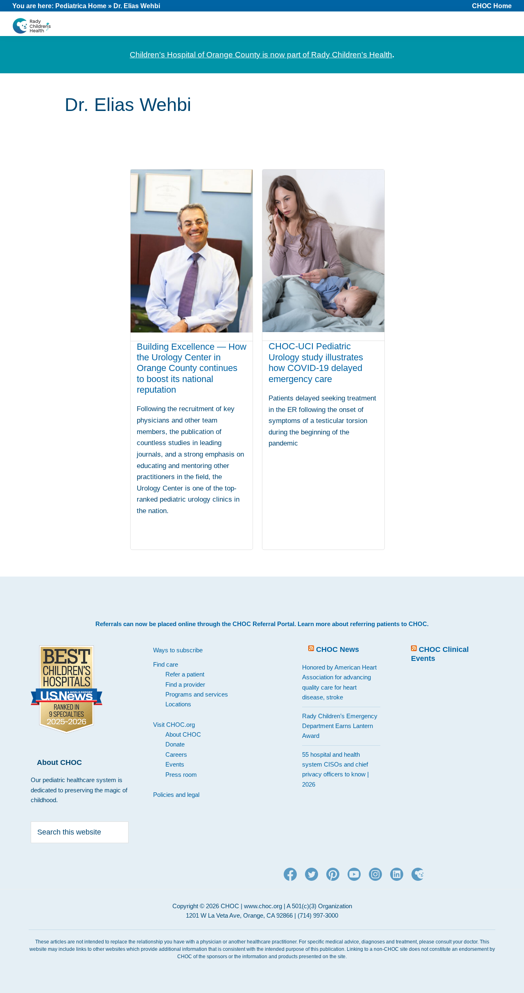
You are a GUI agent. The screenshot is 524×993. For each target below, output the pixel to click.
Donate (175, 744)
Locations (178, 704)
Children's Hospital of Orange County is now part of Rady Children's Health (261, 54)
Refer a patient (184, 674)
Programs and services (196, 694)
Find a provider (185, 684)
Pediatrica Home (80, 5)
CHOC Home (492, 5)
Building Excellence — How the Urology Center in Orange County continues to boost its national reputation (191, 368)
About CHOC (183, 734)
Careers (176, 754)
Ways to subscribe (178, 650)
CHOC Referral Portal (263, 623)
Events (174, 764)
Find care (165, 664)
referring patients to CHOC (388, 623)
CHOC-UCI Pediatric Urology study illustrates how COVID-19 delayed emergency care (316, 362)
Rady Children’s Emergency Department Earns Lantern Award (339, 726)
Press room (181, 774)
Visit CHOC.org (174, 724)
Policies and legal (176, 794)
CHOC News (337, 649)
